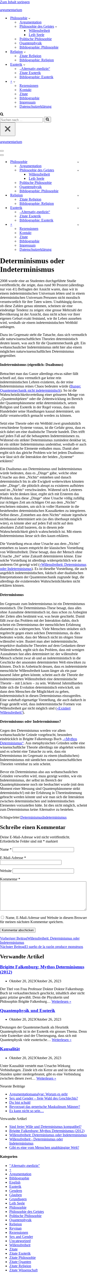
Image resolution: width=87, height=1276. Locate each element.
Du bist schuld (19, 1102)
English (14, 1182)
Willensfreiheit (39, 31)
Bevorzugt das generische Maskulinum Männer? (44, 1107)
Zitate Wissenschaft (23, 1270)
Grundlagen (18, 1199)
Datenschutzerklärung (35, 106)
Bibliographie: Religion (36, 60)
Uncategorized (20, 1241)
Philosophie (17, 1207)
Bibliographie (29, 98)
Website (6, 871)
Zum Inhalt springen (15, 2)
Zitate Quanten (20, 1262)
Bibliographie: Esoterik (36, 77)
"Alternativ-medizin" (24, 1166)
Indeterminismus (54, 817)
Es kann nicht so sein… (26, 1111)
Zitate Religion (30, 56)
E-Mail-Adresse (13, 858)
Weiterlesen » (61, 1001)
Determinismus (31, 817)
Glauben (15, 1195)
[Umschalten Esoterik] (78, 208)
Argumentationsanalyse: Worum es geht (38, 1094)
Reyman (15, 1228)
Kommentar (10, 879)
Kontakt (25, 90)
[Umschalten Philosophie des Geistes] (78, 170)
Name (6, 849)
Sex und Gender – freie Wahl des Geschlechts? (43, 1098)
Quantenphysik (30, 43)
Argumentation (30, 22)
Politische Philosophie (35, 39)
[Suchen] (1, 115)
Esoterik (15, 1186)
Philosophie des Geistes (26, 1212)
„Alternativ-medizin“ (34, 69)
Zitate (23, 94)
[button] (29, 18)
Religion (15, 1224)
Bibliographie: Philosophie (38, 47)
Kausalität (10, 1048)
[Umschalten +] (78, 225)
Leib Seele (36, 35)
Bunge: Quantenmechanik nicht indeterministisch (40, 388)
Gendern (15, 1191)
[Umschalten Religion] (78, 195)
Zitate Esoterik (30, 73)
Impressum (27, 102)
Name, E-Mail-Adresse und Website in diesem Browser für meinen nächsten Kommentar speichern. (43, 920)
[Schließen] (7, 129)
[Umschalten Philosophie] (78, 162)
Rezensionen (28, 86)
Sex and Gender (21, 1237)
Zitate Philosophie (22, 1258)
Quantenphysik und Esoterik (27, 1010)
